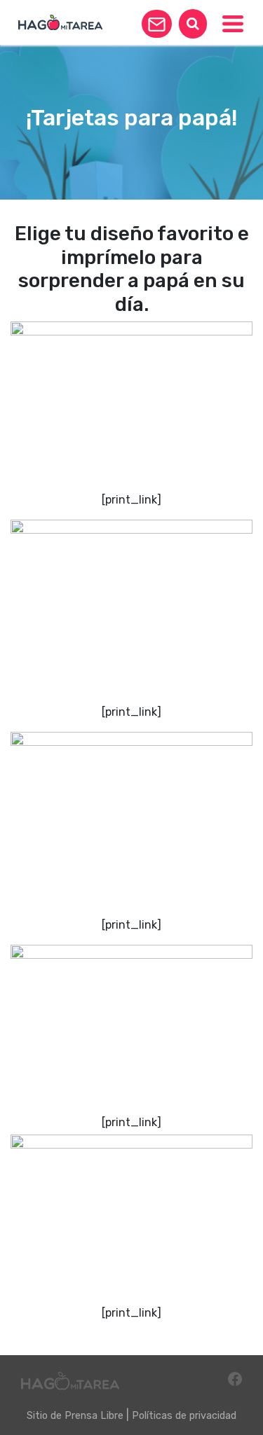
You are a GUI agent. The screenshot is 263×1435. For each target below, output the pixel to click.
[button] (157, 24)
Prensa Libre (94, 1416)
